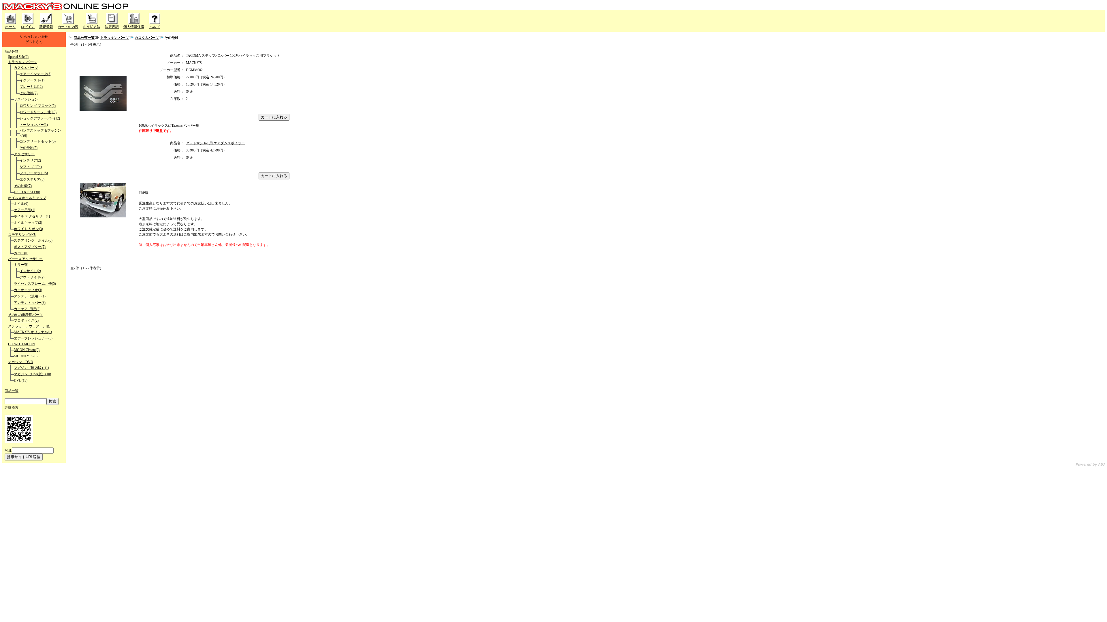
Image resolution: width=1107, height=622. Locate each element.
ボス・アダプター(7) (30, 247)
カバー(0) (21, 253)
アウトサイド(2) (32, 277)
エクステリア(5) (32, 179)
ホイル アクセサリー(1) (32, 216)
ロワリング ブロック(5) (38, 106)
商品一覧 (11, 391)
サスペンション (26, 99)
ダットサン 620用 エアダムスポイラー (215, 143)
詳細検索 (11, 407)
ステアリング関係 (22, 235)
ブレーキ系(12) (31, 87)
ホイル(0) (21, 204)
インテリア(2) (30, 160)
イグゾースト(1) (32, 80)
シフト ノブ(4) (31, 167)
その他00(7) (23, 186)
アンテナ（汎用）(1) (30, 296)
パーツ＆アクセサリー (25, 259)
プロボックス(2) (26, 320)
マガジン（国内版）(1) (31, 368)
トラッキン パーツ (22, 62)
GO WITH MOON (21, 344)
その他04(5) (28, 148)
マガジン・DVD (20, 362)
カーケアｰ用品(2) (27, 309)
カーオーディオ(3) (28, 290)
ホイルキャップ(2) (28, 223)
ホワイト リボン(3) (28, 229)
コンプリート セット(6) (38, 141)
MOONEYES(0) (25, 356)
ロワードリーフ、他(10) (38, 112)
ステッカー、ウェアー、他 (29, 326)
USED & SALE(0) (27, 192)
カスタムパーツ (26, 68)
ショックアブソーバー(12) (40, 118)
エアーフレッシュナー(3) (33, 338)
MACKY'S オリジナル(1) (33, 332)
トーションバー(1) (34, 125)
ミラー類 (21, 265)
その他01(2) (28, 93)
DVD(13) (20, 380)
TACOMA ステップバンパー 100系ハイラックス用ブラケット (233, 56)
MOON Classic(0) (26, 350)
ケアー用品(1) (24, 210)
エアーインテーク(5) (35, 74)
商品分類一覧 (84, 38)
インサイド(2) (30, 271)
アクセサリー (24, 154)
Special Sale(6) (18, 57)
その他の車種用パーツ (25, 315)
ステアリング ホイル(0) (33, 240)
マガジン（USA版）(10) (32, 374)
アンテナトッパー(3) (30, 303)
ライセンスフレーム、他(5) (35, 284)
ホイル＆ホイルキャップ (27, 198)
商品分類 (11, 52)
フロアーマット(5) (34, 173)
